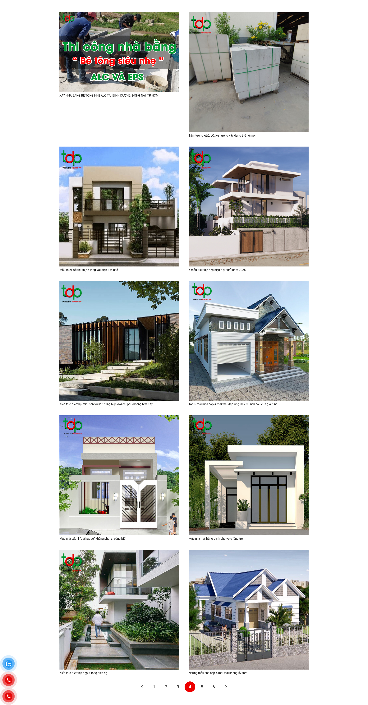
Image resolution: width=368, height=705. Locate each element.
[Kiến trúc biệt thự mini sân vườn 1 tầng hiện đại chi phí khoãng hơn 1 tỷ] (119, 283)
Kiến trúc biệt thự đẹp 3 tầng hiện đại (83, 673)
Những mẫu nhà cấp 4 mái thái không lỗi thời (218, 673)
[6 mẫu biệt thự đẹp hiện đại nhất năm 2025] (249, 149)
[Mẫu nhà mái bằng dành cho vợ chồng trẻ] (249, 418)
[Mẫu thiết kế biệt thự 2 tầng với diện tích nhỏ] (119, 149)
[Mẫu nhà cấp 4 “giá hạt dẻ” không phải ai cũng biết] (119, 418)
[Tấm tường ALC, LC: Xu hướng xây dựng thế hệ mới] (249, 15)
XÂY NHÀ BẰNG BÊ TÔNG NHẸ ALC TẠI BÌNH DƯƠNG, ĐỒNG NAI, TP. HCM (109, 95)
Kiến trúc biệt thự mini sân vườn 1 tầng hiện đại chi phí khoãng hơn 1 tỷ (106, 404)
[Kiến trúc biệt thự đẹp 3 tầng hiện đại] (119, 552)
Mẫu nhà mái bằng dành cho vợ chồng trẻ (216, 538)
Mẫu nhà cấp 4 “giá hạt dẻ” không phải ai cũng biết (92, 538)
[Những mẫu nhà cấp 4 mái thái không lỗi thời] (249, 552)
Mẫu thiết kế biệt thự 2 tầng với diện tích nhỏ (88, 270)
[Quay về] (142, 686)
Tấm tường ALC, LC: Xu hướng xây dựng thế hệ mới (222, 135)
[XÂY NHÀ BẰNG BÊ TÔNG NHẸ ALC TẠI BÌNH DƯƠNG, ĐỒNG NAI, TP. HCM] (119, 15)
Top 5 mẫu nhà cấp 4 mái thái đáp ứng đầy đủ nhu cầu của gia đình (233, 404)
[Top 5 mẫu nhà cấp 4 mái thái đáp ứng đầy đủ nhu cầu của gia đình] (249, 283)
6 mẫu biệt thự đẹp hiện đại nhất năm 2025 (217, 270)
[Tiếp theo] (225, 686)
